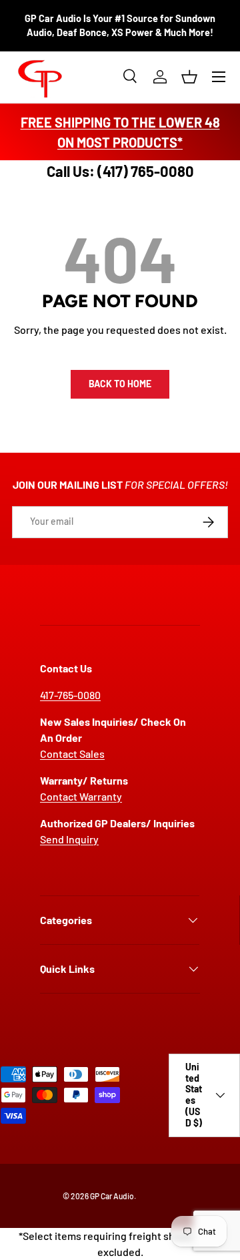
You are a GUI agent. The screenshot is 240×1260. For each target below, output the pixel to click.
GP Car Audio (112, 1196)
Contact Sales (72, 753)
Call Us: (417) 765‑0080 (120, 171)
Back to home (120, 383)
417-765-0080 (70, 694)
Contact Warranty (81, 796)
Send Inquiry (69, 839)
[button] (189, 76)
